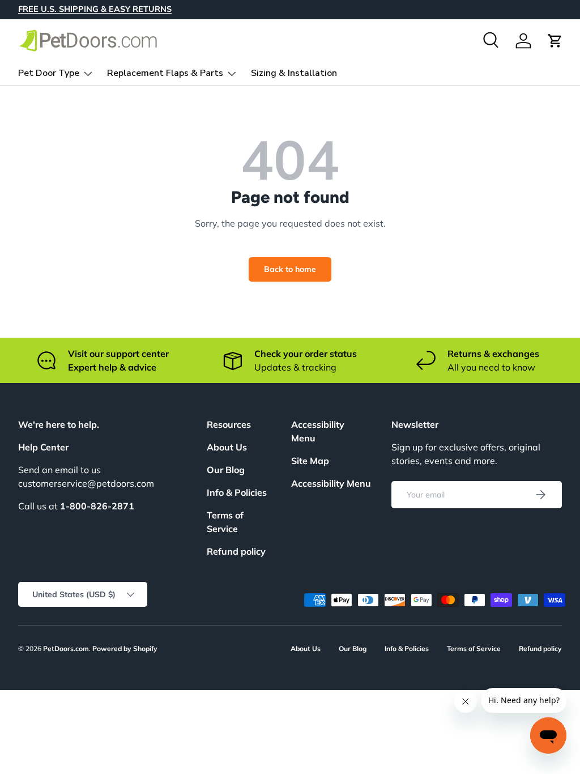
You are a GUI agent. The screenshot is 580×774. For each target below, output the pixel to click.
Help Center (43, 447)
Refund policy (236, 551)
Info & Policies (237, 492)
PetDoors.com (66, 648)
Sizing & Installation (294, 73)
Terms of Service (474, 648)
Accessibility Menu (331, 483)
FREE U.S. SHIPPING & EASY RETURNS (95, 9)
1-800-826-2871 (97, 506)
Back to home (290, 269)
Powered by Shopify (124, 648)
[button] (555, 40)
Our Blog (226, 469)
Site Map (310, 460)
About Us (227, 447)
